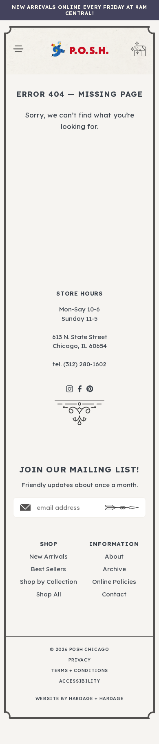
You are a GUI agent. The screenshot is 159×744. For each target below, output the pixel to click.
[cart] (138, 49)
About (114, 556)
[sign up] (122, 507)
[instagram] (69, 384)
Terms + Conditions (79, 670)
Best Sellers (48, 569)
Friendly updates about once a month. (80, 485)
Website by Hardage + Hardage (79, 698)
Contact (114, 594)
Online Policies (114, 581)
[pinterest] (89, 384)
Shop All (48, 594)
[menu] (18, 49)
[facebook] (80, 384)
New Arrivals (48, 556)
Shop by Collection (48, 581)
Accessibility (79, 681)
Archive (114, 569)
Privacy (79, 660)
